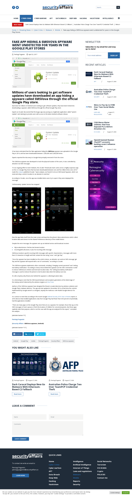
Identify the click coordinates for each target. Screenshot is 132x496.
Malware (49, 30)
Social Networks (104, 461)
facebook (18, 334)
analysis (20, 172)
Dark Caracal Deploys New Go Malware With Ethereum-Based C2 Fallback (48, 24)
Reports (76, 481)
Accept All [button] (125, 492)
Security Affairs (18, 323)
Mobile (57, 30)
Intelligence (108, 18)
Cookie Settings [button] (115, 492)
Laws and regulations (98, 113)
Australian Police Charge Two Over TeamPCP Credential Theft (93, 24)
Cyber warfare (40, 18)
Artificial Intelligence (82, 465)
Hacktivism (95, 18)
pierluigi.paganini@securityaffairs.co (25, 470)
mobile (33, 341)
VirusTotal (50, 282)
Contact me (102, 478)
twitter (41, 334)
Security (96, 97)
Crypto (100, 471)
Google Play (24, 341)
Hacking (83, 18)
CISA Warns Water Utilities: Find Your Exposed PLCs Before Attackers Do (103, 125)
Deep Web (73, 18)
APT (51, 18)
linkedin (30, 334)
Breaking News (25, 30)
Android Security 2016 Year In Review (59, 297)
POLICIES (101, 474)
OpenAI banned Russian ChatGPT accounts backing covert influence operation (104, 143)
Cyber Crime (26, 18)
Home (16, 18)
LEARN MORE (20, 475)
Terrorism (101, 465)
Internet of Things (81, 468)
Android (15, 341)
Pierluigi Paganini (19, 54)
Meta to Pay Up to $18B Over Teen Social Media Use (104, 107)
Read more (17, 394)
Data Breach (61, 18)
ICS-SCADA (97, 132)
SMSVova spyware (68, 341)
